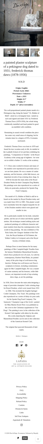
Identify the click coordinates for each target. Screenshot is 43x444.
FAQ (21, 390)
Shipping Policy (21, 398)
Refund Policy (21, 401)
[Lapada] (21, 358)
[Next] (39, 52)
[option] (9, 53)
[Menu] (4, 6)
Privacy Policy (21, 387)
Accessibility (21, 394)
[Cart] (39, 5)
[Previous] (3, 52)
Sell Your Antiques (21, 416)
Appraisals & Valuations (21, 420)
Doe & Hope (13, 433)
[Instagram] (21, 425)
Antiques (24, 336)
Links (21, 413)
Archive (18, 336)
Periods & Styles (21, 409)
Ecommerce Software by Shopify (28, 433)
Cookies (22, 405)
